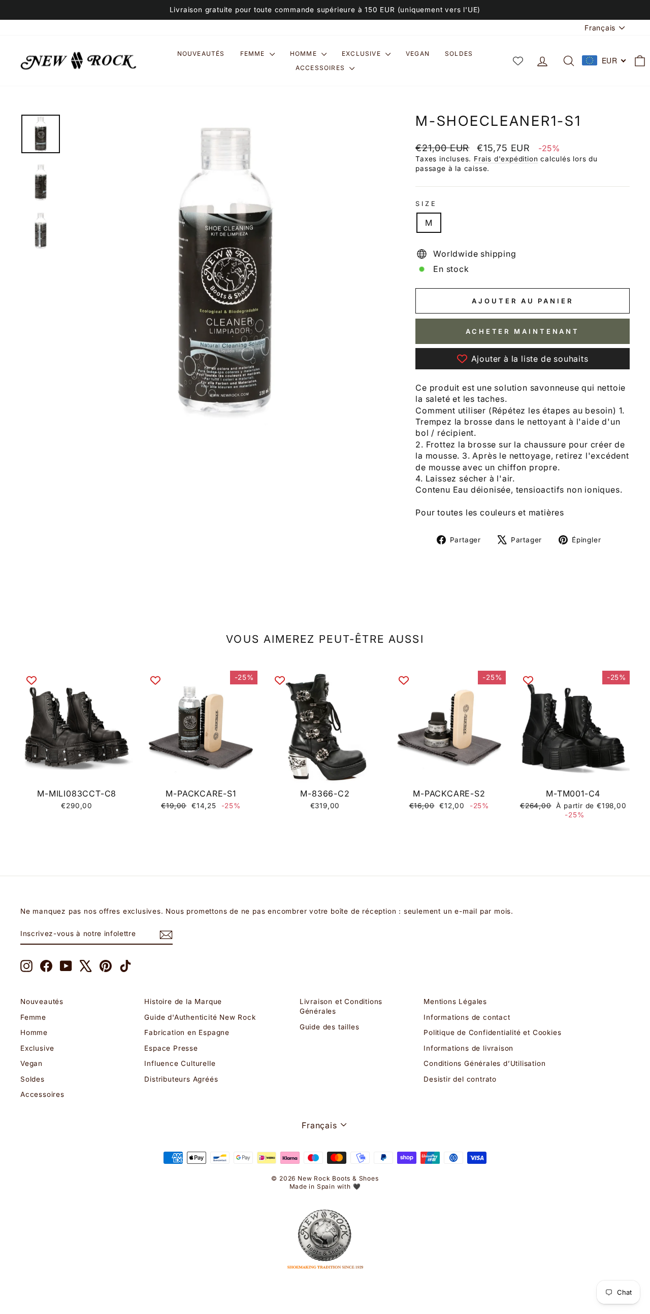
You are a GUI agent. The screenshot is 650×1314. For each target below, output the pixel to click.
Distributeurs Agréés (181, 1079)
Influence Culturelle (179, 1063)
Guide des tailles (330, 1027)
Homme (304, 53)
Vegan (418, 53)
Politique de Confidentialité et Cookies (492, 1032)
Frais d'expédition (506, 159)
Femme (253, 53)
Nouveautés (201, 53)
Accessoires (321, 68)
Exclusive (362, 53)
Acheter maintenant (522, 331)
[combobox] (604, 60)
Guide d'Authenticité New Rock (199, 1017)
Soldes (459, 53)
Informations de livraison (468, 1048)
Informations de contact (467, 1017)
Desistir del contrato (460, 1079)
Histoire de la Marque (183, 1001)
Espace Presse (171, 1048)
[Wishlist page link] (518, 61)
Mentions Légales (455, 1001)
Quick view (76, 772)
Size (426, 204)
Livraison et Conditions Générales (341, 1006)
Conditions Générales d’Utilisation (484, 1063)
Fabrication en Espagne (187, 1032)
